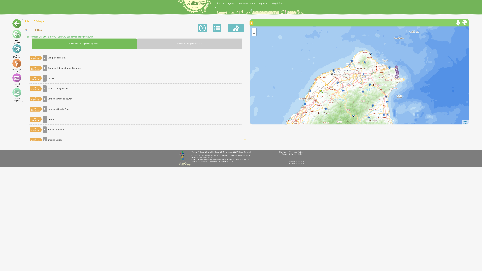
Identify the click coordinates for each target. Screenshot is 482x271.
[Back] (17, 24)
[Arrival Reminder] (255, 53)
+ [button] (254, 29)
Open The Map (256, 27)
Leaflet (465, 121)
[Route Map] (236, 28)
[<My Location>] (458, 23)
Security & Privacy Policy (292, 154)
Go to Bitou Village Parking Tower (84, 44)
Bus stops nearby (16, 71)
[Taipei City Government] (182, 153)
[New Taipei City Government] (182, 159)
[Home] (195, 3)
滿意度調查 (277, 4)
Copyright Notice (296, 152)
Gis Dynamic (17, 41)
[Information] (217, 28)
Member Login (247, 4)
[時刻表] (202, 28)
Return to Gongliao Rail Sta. (189, 44)
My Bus (263, 4)
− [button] (254, 33)
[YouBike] (465, 23)
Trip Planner (16, 56)
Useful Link (17, 85)
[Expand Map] (252, 23)
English (230, 4)
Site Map (282, 152)
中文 (219, 4)
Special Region (16, 100)
